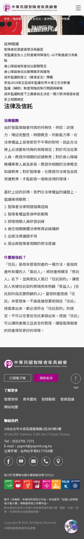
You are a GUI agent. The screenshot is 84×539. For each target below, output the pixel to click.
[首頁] (30, 7)
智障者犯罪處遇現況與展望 (23, 49)
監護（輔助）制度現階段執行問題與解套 (33, 88)
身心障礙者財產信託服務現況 (25, 66)
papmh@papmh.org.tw (34, 445)
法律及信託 (34, 19)
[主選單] (79, 7)
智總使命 (11, 399)
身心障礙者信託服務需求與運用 (27, 71)
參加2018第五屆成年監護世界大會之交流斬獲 (37, 82)
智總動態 (48, 399)
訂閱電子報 (17, 377)
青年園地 (30, 399)
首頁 (7, 19)
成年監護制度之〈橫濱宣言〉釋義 (28, 77)
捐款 (72, 527)
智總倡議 (67, 399)
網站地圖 (11, 406)
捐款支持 (46, 377)
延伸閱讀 (49, 19)
